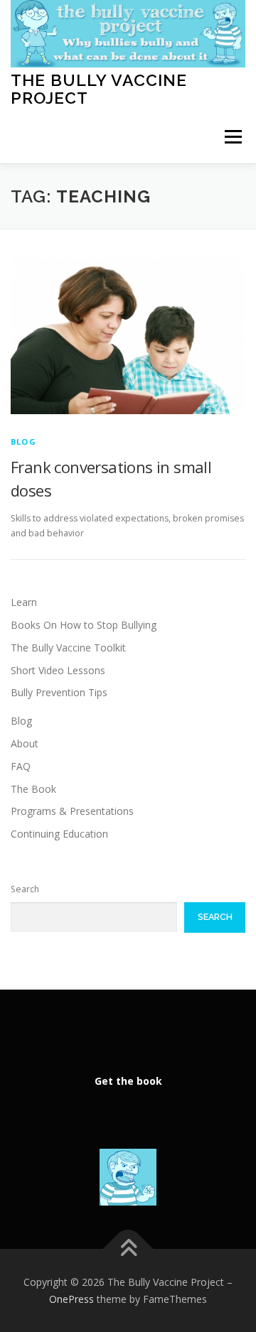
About (24, 743)
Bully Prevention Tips (59, 692)
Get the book (128, 1081)
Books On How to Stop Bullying (83, 625)
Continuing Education (59, 833)
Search (25, 889)
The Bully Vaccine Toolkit (68, 647)
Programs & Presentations (72, 811)
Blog (23, 441)
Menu (232, 137)
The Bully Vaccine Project (99, 88)
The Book (33, 789)
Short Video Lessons (58, 670)
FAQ (21, 766)
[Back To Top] (128, 1248)
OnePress (71, 1299)
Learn (24, 602)
